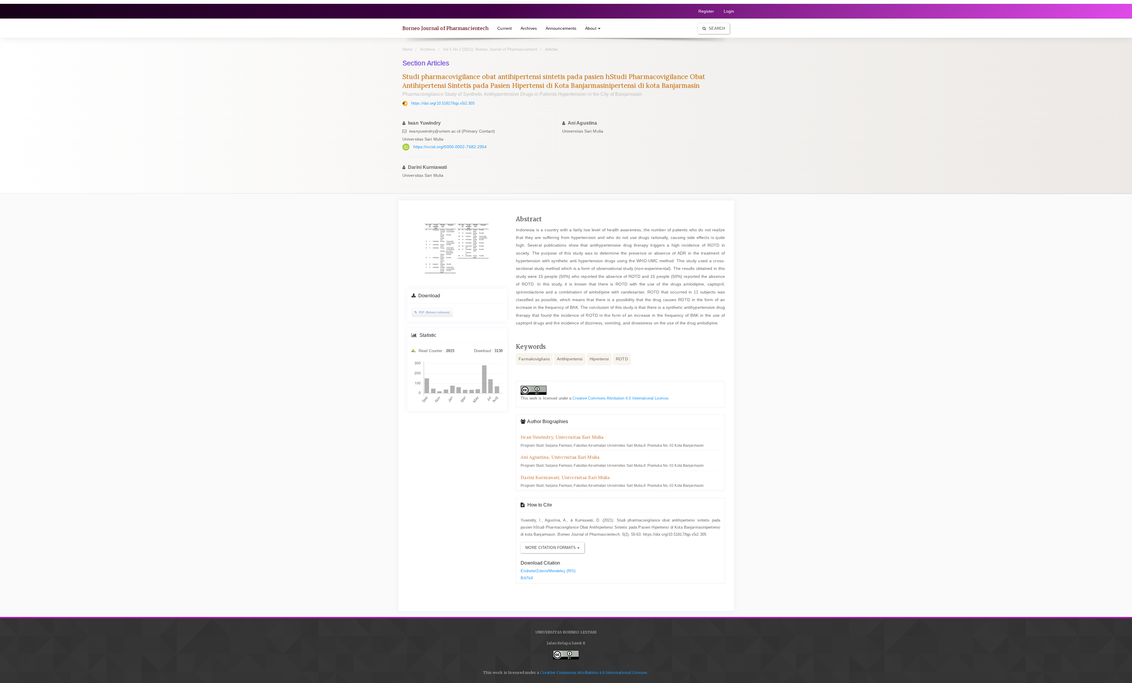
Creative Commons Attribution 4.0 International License (620, 398)
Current (504, 28)
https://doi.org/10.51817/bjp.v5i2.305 (443, 103)
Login (729, 11)
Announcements (561, 28)
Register (706, 11)
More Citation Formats (551, 547)
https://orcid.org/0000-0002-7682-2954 (450, 146)
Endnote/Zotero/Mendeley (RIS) (548, 571)
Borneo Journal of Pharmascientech (445, 28)
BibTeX (527, 578)
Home (407, 49)
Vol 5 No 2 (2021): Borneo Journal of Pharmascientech (490, 49)
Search (716, 28)
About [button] (591, 28)
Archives (529, 28)
